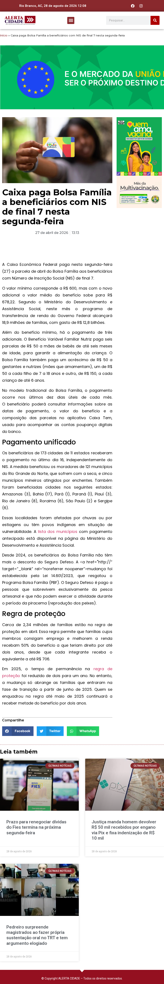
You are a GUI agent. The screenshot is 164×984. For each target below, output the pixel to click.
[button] (70, 20)
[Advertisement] (139, 233)
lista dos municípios (58, 531)
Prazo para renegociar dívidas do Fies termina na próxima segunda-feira (36, 827)
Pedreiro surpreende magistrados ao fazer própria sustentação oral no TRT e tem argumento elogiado (37, 935)
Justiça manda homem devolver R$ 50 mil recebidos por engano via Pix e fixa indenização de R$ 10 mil (124, 830)
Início (3, 35)
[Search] (155, 20)
